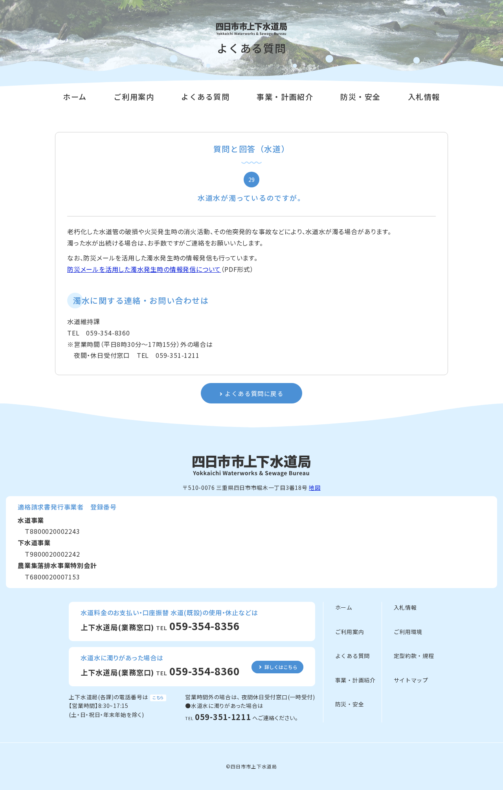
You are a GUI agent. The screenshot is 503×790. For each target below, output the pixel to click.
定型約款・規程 (414, 656)
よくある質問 (205, 96)
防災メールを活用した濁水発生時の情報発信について (144, 269)
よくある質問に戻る (254, 393)
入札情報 (424, 96)
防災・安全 (360, 96)
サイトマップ (411, 680)
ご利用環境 (408, 632)
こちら (158, 697)
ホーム (75, 96)
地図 (314, 487)
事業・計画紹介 (285, 96)
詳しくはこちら (280, 667)
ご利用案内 (134, 96)
